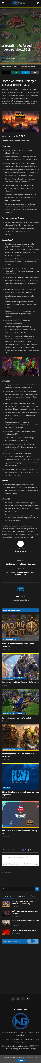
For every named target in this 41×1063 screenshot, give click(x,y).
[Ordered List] (14, 864)
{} (27, 864)
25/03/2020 (6, 721)
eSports (6, 826)
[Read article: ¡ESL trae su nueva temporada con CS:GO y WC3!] (20, 814)
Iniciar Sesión (34, 850)
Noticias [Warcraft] (10, 639)
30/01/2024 (6, 649)
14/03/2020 (6, 798)
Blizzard (8, 66)
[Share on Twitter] (6, 72)
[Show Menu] (3, 3)
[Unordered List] (17, 864)
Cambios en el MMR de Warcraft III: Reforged (20, 682)
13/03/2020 (6, 836)
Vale (21, 1060)
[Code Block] (22, 864)
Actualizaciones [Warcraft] (27, 66)
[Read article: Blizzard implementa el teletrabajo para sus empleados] (20, 776)
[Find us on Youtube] (28, 999)
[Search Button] (38, 3)
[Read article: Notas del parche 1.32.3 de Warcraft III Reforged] (20, 737)
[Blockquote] (19, 864)
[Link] (24, 864)
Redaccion (12, 58)
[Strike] (11, 864)
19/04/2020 (6, 685)
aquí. (31, 537)
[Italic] (6, 864)
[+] (30, 864)
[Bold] (3, 864)
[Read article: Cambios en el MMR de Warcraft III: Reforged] (20, 666)
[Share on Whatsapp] (16, 72)
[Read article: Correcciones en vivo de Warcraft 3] (20, 702)
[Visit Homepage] (20, 3)
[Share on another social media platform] (35, 72)
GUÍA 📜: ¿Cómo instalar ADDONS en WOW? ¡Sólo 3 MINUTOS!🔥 (24, 903)
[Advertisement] (20, 967)
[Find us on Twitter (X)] (13, 999)
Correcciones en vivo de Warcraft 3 (16, 718)
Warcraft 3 (15, 66)
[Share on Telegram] (25, 72)
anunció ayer (13, 90)
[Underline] (9, 864)
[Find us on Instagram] (18, 999)
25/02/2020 (22, 58)
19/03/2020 (6, 759)
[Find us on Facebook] (23, 999)
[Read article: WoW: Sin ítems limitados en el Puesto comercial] (20, 628)
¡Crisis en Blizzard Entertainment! (24, 930)
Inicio (3, 66)
